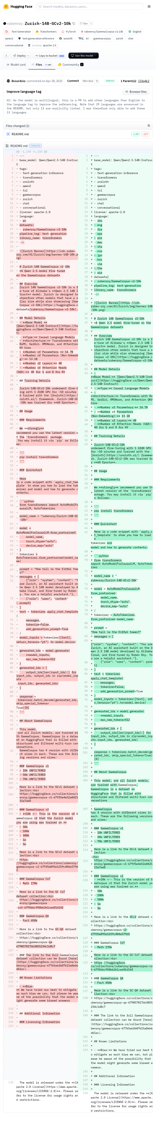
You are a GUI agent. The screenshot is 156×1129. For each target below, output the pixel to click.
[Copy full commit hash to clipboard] (97, 81)
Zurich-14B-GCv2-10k (48, 23)
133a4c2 (143, 81)
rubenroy (15, 23)
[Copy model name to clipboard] (73, 23)
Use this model (84, 55)
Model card (18, 64)
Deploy (21, 55)
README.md (20, 134)
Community (72, 64)
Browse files (138, 92)
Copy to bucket (51, 55)
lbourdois (18, 81)
